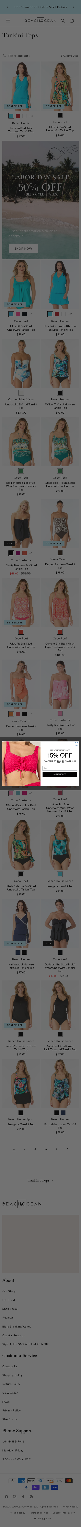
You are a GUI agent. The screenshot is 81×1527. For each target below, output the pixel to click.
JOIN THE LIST (59, 774)
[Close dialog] (76, 744)
